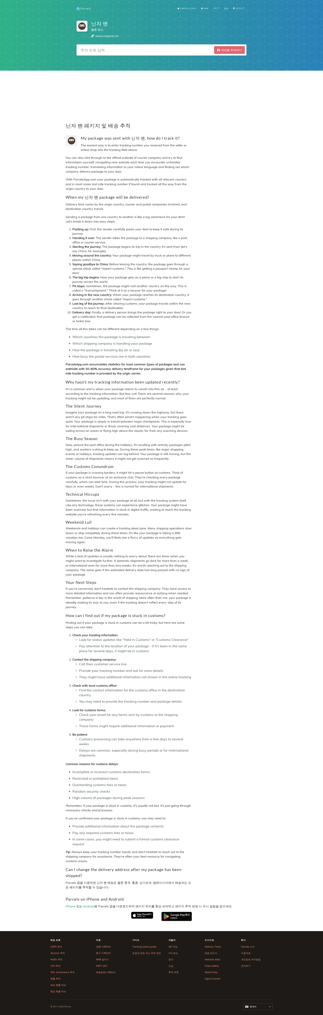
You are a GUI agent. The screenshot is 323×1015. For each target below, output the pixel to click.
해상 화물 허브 (58, 985)
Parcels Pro (188, 8)
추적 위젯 (174, 972)
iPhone (70, 906)
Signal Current (212, 978)
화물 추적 (55, 978)
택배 (205, 8)
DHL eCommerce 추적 (62, 972)
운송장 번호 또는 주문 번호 (146, 953)
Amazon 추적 (57, 953)
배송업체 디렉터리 (106, 972)
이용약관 (245, 953)
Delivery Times (213, 946)
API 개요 (173, 946)
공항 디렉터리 (103, 946)
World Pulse (211, 972)
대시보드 (173, 953)
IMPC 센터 (101, 965)
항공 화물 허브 (58, 991)
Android (88, 906)
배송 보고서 (211, 953)
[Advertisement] (161, 94)
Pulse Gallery (212, 965)
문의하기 (245, 965)
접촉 (226, 8)
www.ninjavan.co (106, 36)
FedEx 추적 (56, 959)
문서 (171, 959)
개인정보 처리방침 (251, 959)
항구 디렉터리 (103, 953)
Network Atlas (212, 959)
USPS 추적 (56, 946)
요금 (171, 965)
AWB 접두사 (102, 959)
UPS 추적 (55, 965)
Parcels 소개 (248, 946)
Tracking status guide (144, 946)
